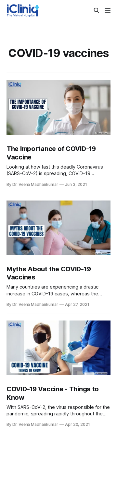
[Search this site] (96, 10)
